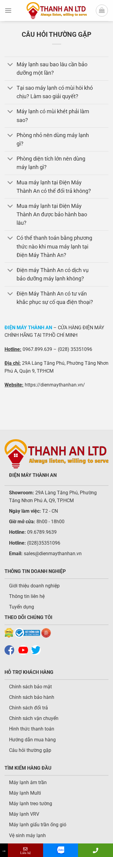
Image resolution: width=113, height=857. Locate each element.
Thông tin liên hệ (27, 596)
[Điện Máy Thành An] (57, 10)
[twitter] (37, 650)
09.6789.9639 (41, 532)
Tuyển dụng (21, 607)
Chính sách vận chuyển (33, 718)
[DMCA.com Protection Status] (9, 632)
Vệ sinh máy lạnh (27, 835)
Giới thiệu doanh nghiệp (34, 586)
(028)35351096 (43, 543)
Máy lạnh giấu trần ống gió (37, 824)
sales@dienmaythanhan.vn (53, 553)
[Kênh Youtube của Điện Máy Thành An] (24, 650)
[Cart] (102, 11)
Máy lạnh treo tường (30, 803)
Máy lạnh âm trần (28, 782)
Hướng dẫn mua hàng (32, 740)
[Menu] (8, 10)
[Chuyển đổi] (10, 64)
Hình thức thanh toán (31, 729)
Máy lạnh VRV (24, 814)
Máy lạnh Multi (25, 793)
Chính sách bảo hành (31, 697)
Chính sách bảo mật (30, 687)
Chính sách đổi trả (28, 708)
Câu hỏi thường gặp (30, 750)
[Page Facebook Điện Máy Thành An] (11, 650)
